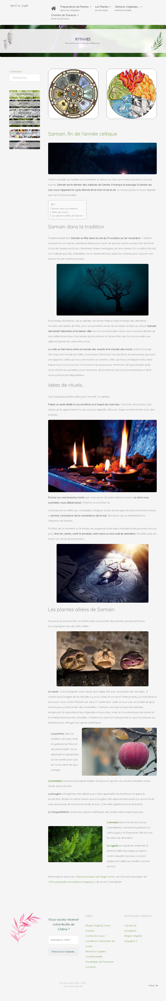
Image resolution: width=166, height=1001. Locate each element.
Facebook (130, 925)
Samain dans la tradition (65, 208)
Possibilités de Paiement (99, 961)
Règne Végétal (133, 935)
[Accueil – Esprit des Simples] (54, 8)
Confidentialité (93, 956)
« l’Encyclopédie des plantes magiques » (72, 881)
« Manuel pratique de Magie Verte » (95, 876)
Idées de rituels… (60, 212)
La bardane (55, 780)
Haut (152, 985)
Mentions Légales (95, 951)
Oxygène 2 (130, 941)
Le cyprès (113, 845)
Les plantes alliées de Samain (67, 215)
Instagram (130, 930)
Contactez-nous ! (95, 935)
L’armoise (112, 822)
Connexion (15, 71)
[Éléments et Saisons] (132, 93)
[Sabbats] (73, 93)
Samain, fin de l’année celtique (82, 134)
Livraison (90, 966)
